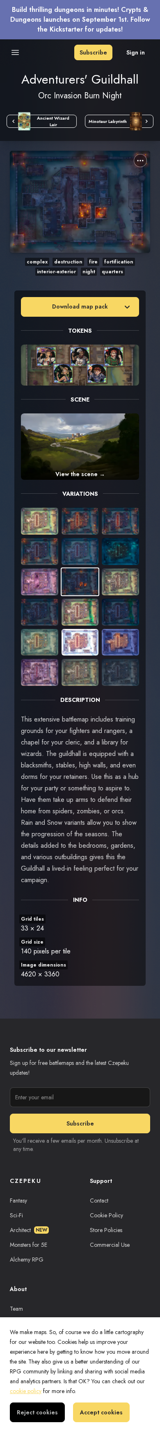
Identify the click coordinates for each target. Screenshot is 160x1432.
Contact (99, 1200)
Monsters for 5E (28, 1245)
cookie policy (25, 1391)
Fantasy (18, 1200)
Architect (28, 1230)
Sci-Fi (16, 1215)
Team (16, 1309)
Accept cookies (101, 1412)
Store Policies (106, 1230)
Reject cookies (37, 1412)
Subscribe (93, 52)
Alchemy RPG (26, 1259)
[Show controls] (140, 160)
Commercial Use (110, 1245)
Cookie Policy (106, 1215)
